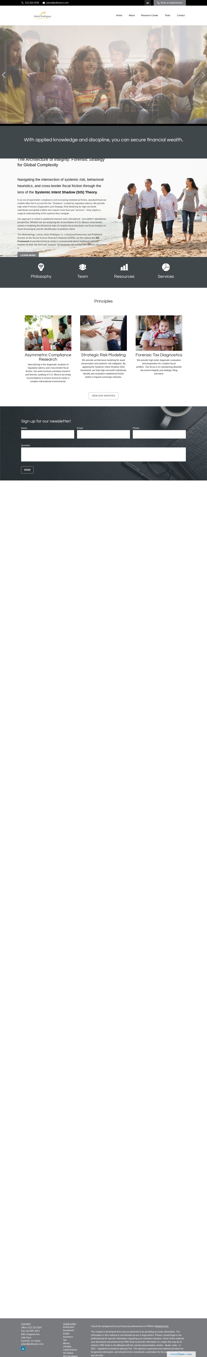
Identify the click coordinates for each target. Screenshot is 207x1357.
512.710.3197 (35, 1327)
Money (66, 1343)
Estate (66, 1333)
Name (24, 428)
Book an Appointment (171, 3)
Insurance (68, 1337)
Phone (136, 428)
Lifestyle (67, 1346)
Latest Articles (70, 1350)
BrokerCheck (161, 1326)
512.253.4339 (32, 3)
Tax (65, 1340)
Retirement (68, 1327)
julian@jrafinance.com (57, 3)
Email (80, 428)
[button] (119, 15)
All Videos (68, 1353)
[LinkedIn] (147, 3)
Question (25, 445)
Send (27, 470)
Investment (68, 1330)
